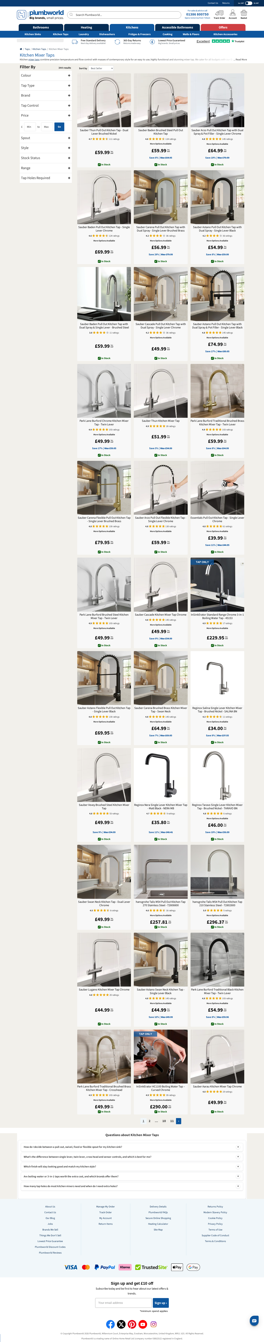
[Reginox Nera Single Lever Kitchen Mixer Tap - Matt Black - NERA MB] (160, 775)
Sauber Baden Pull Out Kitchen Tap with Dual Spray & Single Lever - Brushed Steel (104, 325)
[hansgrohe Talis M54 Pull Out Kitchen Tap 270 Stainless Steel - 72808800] (160, 872)
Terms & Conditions (215, 1241)
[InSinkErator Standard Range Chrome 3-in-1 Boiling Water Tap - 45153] (217, 584)
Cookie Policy (215, 1218)
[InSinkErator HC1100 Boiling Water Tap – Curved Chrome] (160, 1056)
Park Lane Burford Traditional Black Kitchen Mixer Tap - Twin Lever (217, 991)
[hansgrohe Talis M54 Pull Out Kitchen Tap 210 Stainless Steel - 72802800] (217, 872)
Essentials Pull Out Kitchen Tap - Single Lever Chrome (217, 519)
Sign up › (161, 1303)
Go (59, 127)
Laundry (84, 34)
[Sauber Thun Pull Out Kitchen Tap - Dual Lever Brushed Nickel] (104, 100)
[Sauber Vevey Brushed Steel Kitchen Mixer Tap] (104, 775)
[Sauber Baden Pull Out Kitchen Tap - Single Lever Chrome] (104, 197)
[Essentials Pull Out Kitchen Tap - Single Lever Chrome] (217, 488)
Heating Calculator (158, 1224)
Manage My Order (105, 1207)
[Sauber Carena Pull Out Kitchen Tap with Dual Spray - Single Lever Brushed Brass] (160, 197)
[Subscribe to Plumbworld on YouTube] (142, 1324)
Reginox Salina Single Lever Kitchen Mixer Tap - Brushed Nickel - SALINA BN (217, 709)
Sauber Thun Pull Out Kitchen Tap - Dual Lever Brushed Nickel (104, 132)
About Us (50, 1207)
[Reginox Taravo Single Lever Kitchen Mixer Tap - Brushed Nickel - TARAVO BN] (217, 775)
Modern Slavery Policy (215, 1212)
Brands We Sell (50, 1230)
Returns (226, 3)
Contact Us (213, 3)
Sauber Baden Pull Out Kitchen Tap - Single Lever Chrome (104, 229)
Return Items (106, 1224)
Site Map (158, 1230)
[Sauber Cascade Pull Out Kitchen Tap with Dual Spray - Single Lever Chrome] (160, 294)
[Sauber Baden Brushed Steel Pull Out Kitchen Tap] (160, 100)
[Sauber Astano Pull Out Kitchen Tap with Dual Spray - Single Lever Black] (217, 197)
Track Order (105, 1212)
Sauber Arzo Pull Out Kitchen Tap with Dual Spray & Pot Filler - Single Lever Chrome (217, 132)
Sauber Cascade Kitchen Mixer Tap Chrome (160, 615)
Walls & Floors (191, 34)
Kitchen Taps (60, 34)
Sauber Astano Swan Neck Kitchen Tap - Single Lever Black (161, 991)
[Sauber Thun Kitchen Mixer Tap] (160, 391)
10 (164, 1121)
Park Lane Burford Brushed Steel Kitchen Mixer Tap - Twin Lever (104, 616)
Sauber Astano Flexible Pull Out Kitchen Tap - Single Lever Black (104, 709)
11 (172, 1121)
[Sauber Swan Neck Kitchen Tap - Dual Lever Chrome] (104, 872)
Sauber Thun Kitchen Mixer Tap (161, 421)
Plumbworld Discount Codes (50, 1247)
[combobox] (124, 15)
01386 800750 (197, 14)
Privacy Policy (215, 1224)
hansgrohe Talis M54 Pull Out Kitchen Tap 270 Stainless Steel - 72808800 (161, 903)
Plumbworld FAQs (158, 1212)
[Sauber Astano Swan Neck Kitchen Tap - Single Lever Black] (160, 960)
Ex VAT (256, 3)
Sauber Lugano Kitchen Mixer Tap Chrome (104, 989)
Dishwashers (107, 34)
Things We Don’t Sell (50, 1235)
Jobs (50, 1224)
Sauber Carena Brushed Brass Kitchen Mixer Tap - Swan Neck (160, 709)
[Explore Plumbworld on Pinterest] (132, 1324)
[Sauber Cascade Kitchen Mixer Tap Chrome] (160, 584)
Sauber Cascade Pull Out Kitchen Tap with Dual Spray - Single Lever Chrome (161, 325)
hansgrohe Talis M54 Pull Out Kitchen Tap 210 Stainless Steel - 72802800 (217, 903)
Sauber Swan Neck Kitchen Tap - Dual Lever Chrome (104, 903)
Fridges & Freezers (139, 34)
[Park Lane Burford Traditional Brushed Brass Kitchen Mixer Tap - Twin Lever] (217, 391)
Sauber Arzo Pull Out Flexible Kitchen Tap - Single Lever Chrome (160, 519)
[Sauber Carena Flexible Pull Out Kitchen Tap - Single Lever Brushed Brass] (104, 488)
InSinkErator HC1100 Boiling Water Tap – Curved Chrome (160, 1088)
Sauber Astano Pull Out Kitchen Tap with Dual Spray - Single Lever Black (217, 229)
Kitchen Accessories (225, 34)
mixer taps (34, 59)
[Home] (21, 49)
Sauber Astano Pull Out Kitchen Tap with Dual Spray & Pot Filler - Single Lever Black (217, 325)
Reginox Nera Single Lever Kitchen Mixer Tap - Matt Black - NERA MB (160, 806)
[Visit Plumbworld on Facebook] (110, 1324)
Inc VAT (241, 3)
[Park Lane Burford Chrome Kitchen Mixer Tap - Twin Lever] (104, 391)
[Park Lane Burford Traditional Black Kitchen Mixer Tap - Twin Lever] (217, 960)
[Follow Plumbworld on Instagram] (153, 1324)
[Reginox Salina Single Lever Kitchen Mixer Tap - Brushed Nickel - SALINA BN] (217, 678)
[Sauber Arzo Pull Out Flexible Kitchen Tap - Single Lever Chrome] (160, 488)
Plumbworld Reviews (50, 1253)
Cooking (167, 34)
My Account (105, 1218)
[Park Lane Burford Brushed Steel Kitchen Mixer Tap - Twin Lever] (104, 584)
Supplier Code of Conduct (215, 1235)
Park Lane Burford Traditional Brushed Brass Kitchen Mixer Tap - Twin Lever (217, 422)
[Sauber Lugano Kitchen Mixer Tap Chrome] (104, 960)
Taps (27, 49)
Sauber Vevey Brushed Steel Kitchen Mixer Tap (104, 806)
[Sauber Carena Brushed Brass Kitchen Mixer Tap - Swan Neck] (160, 678)
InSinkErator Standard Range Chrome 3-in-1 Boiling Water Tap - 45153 (217, 616)
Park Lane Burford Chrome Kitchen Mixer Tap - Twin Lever (104, 422)
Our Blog (50, 1218)
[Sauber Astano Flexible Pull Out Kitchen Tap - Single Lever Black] (104, 678)
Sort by (83, 68)
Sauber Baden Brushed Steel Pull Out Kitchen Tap (160, 132)
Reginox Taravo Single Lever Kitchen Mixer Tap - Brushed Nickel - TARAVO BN (217, 806)
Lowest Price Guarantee (50, 1241)
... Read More (240, 59)
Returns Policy (215, 1207)
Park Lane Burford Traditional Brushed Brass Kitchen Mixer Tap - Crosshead (104, 1088)
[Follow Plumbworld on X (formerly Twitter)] (121, 1324)
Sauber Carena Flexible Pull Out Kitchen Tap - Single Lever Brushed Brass (104, 519)
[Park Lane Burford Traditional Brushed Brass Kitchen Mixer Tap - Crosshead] (104, 1056)
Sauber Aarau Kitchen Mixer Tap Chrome (217, 1086)
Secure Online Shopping (158, 1218)
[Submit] (71, 14)
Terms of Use (215, 1230)
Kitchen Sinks (33, 34)
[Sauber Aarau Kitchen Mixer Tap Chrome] (217, 1056)
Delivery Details (158, 1207)
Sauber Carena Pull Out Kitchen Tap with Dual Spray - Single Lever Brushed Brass (160, 229)
